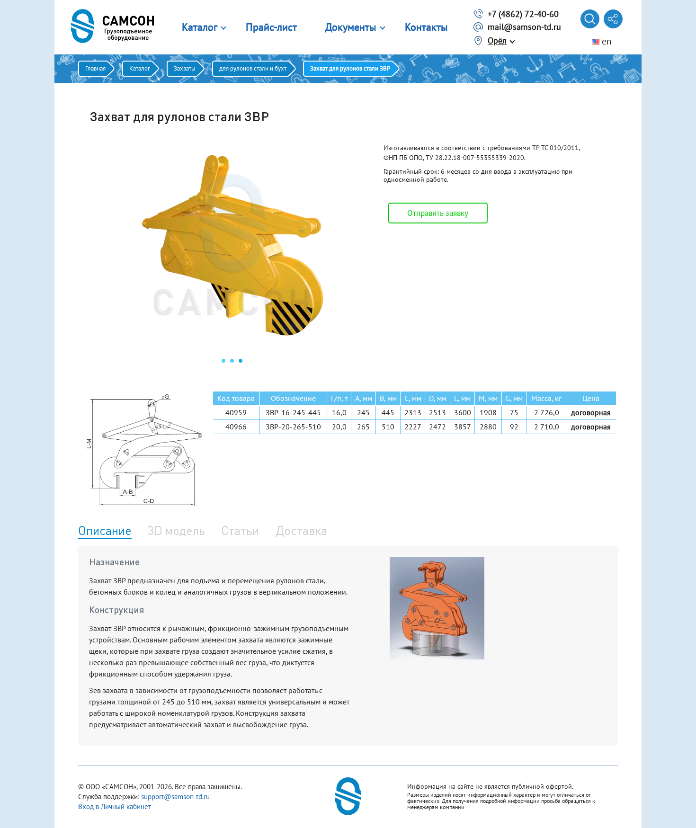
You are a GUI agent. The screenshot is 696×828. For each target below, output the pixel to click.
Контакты (426, 27)
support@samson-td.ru (175, 796)
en (605, 41)
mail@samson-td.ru (524, 26)
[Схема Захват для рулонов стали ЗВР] (144, 450)
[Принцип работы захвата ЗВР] (437, 656)
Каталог (199, 27)
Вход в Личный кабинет (114, 806)
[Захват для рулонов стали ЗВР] (232, 348)
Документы (350, 27)
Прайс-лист (271, 27)
